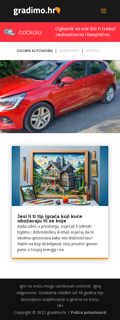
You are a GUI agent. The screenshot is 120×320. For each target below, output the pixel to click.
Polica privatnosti (88, 312)
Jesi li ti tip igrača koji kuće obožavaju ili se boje (49, 219)
